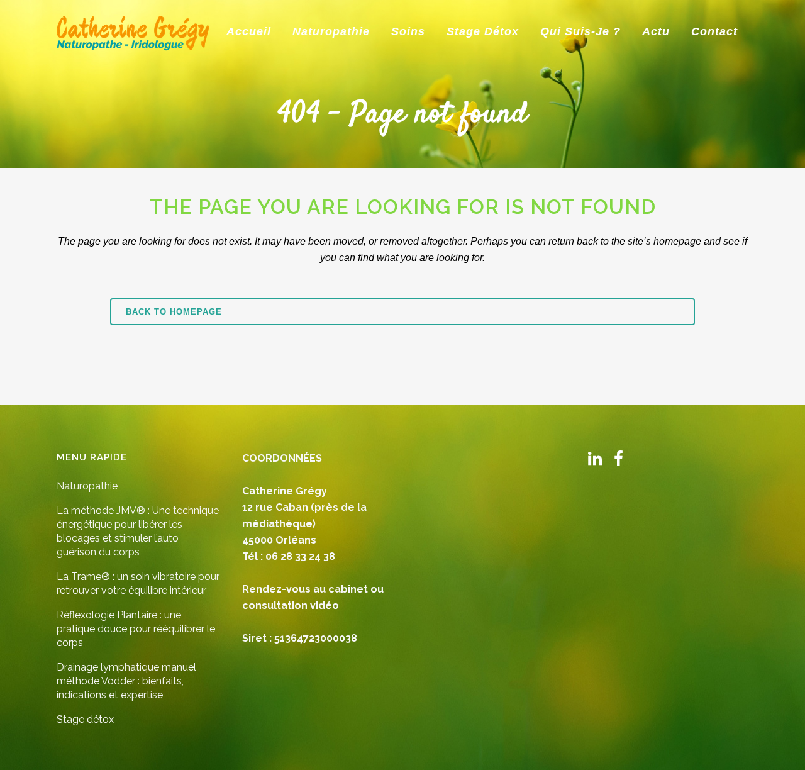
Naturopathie (87, 486)
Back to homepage (174, 311)
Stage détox (85, 719)
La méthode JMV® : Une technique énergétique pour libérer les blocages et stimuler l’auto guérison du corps (138, 531)
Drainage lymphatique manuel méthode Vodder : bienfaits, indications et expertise (126, 681)
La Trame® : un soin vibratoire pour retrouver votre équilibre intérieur (138, 583)
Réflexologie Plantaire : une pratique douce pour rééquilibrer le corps (136, 629)
